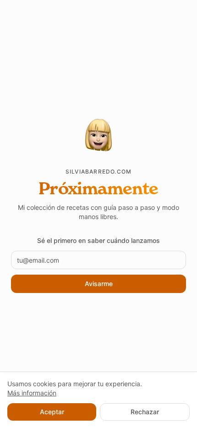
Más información (31, 393)
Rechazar (145, 412)
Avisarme (99, 283)
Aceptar (52, 412)
